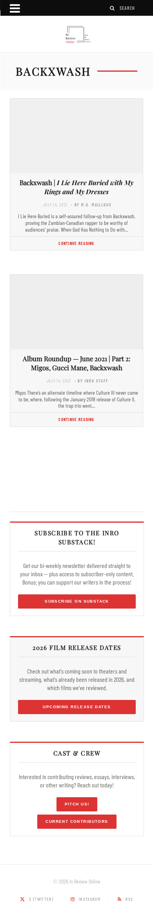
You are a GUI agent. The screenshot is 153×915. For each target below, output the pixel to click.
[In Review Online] (76, 35)
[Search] (112, 8)
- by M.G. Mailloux (91, 204)
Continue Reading (76, 243)
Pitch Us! (77, 804)
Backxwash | (76, 187)
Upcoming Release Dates (77, 707)
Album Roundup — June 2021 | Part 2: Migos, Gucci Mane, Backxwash (76, 363)
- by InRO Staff (91, 380)
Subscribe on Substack (77, 601)
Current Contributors (77, 821)
